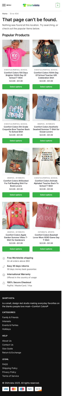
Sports (51, 232)
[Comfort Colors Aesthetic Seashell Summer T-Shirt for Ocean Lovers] (46, 107)
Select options (16, 87)
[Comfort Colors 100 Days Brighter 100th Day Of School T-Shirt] (15, 53)
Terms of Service (10, 376)
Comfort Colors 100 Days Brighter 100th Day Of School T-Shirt (16, 75)
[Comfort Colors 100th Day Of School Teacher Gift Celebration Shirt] (46, 53)
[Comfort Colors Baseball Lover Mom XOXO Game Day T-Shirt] (46, 215)
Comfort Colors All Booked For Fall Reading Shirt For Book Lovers (15, 183)
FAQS (5, 364)
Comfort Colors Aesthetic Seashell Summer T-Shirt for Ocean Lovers (46, 129)
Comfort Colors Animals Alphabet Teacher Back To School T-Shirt (46, 183)
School (24, 70)
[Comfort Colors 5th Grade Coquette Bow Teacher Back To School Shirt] (15, 107)
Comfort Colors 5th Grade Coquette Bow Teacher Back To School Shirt (15, 129)
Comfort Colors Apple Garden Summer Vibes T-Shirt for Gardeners (16, 237)
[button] (57, 5)
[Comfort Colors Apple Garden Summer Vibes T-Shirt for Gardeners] (15, 215)
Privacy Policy (9, 372)
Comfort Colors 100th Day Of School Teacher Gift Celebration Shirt (46, 75)
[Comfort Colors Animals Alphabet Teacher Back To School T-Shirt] (46, 161)
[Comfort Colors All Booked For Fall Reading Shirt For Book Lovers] (15, 161)
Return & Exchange (11, 352)
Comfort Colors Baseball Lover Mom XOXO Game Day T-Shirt (46, 237)
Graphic (41, 124)
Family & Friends (10, 317)
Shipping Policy (9, 368)
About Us (6, 340)
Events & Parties (11, 70)
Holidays (6, 329)
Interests (50, 124)
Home (4, 13)
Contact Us (7, 344)
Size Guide (7, 348)
